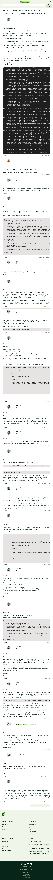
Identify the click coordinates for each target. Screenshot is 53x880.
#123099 (5, 719)
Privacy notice (26, 871)
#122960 (5, 175)
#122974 (5, 401)
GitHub (3, 848)
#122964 (5, 257)
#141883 (5, 776)
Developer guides (6, 843)
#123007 (5, 564)
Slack (30, 829)
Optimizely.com (5, 824)
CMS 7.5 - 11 (36, 10)
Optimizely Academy (6, 850)
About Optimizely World (26, 869)
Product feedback (33, 831)
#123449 (5, 750)
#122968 (5, 306)
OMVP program (32, 824)
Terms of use (26, 872)
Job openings (5, 827)
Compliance (26, 875)
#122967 (5, 276)
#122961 (5, 193)
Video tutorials (5, 846)
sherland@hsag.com (21, 754)
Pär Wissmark (19, 723)
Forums (8, 10)
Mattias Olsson (19, 405)
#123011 (5, 599)
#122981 (5, 446)
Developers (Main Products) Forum (22, 10)
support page (38, 844)
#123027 (5, 678)
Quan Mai (18, 487)
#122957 (5, 155)
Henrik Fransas (19, 159)
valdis (17, 179)
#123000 (5, 510)
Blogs (30, 827)
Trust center (26, 874)
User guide (4, 844)
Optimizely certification (7, 826)
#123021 (5, 642)
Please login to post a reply (40, 806)
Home (3, 10)
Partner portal (5, 841)
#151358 (5, 801)
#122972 (5, 333)
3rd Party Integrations (26, 877)
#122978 (5, 427)
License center (5, 829)
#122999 (5, 483)
